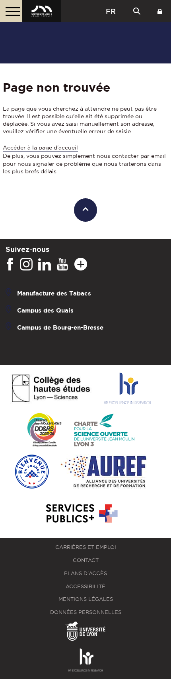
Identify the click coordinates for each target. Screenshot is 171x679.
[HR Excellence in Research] (127, 389)
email (158, 156)
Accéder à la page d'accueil (40, 147)
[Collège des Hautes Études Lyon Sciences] (51, 389)
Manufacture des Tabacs (54, 293)
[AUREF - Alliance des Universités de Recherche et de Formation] (103, 472)
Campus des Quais (45, 310)
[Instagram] (26, 264)
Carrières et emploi (85, 547)
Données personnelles (85, 612)
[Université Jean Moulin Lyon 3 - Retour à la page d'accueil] (41, 11)
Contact (86, 560)
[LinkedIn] (44, 264)
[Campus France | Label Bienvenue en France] (32, 472)
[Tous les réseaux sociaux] (80, 264)
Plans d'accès (85, 573)
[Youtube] (62, 264)
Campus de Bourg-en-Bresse (60, 327)
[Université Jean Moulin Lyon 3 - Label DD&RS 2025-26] (44, 430)
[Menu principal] (11, 11)
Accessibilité (85, 586)
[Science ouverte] (104, 430)
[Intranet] (160, 11)
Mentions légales (85, 599)
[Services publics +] (81, 513)
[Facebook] (10, 264)
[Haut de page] (85, 210)
